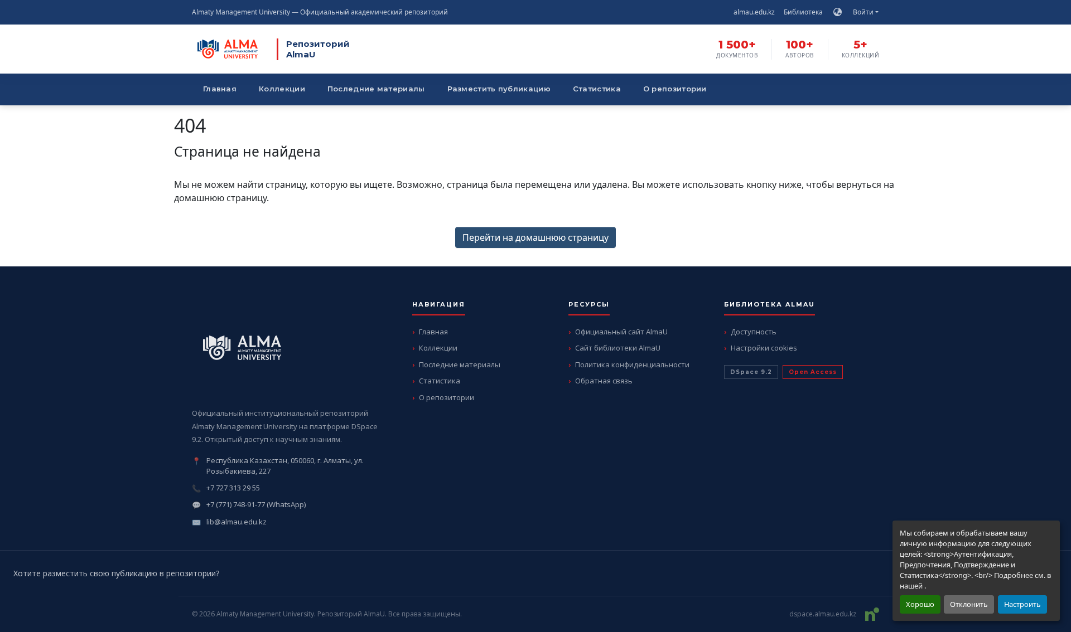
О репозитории (675, 88)
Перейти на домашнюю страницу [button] (535, 237)
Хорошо (920, 604)
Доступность (753, 332)
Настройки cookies (764, 348)
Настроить (1022, 604)
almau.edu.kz (754, 12)
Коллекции (282, 88)
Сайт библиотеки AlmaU (617, 348)
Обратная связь (604, 381)
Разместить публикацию (499, 88)
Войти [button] (864, 12)
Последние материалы (376, 88)
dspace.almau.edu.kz (822, 614)
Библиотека (803, 12)
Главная (220, 88)
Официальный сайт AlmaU (621, 332)
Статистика (597, 88)
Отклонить (969, 604)
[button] (837, 12)
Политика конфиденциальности (632, 364)
